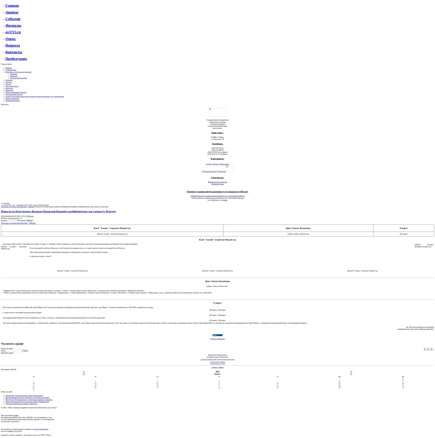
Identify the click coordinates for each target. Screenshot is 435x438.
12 (157, 383)
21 (277, 385)
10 (33, 383)
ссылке (224, 200)
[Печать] (29, 216)
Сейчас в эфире (217, 367)
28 (277, 387)
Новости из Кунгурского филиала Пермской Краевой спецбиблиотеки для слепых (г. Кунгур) (58, 211)
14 (277, 383)
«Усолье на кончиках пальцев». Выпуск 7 (21, 404)
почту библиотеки (41, 429)
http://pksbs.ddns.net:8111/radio (217, 363)
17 (33, 385)
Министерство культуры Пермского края (217, 183)
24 (33, 387)
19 (157, 385)
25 (95, 387)
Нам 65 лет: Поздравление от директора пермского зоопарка (28, 400)
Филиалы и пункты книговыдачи (14, 207)
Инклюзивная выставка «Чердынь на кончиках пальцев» (27, 398)
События (31, 207)
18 (95, 385)
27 (219, 387)
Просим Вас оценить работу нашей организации (24, 396)
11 (95, 383)
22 (339, 385)
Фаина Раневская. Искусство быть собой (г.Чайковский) (27, 402)
